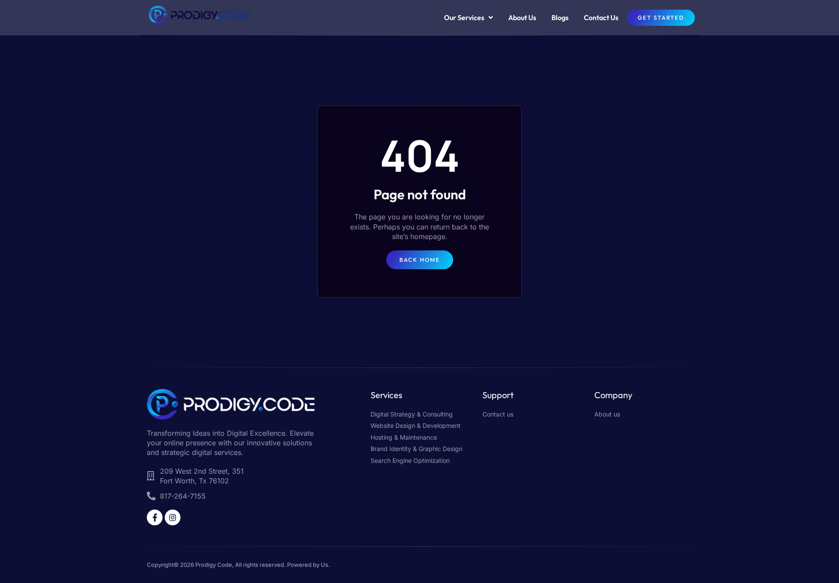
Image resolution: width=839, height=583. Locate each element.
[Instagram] (172, 517)
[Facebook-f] (155, 517)
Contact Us (601, 17)
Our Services (464, 17)
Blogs (560, 17)
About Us (522, 17)
